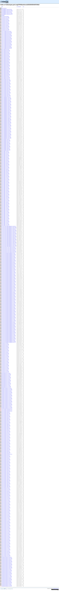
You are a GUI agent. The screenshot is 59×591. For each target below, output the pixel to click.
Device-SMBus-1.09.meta (5, 205)
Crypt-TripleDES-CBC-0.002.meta (6, 34)
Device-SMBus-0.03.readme (5, 155)
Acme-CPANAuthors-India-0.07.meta (7, 12)
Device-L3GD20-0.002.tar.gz (6, 54)
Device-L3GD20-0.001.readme (6, 50)
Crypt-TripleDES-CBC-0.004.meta (6, 40)
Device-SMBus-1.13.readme (5, 218)
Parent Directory (4, 8)
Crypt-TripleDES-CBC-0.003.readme (7, 38)
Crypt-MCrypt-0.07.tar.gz (5, 30)
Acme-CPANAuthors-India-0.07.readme (7, 13)
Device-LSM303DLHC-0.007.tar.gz (6, 117)
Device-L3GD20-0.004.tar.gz (6, 60)
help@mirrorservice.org (56, 588)
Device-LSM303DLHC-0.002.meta (6, 100)
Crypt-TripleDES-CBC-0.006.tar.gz (7, 48)
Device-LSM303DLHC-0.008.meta (6, 118)
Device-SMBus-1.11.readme (5, 212)
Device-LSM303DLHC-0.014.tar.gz (6, 138)
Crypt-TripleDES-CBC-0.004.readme (7, 41)
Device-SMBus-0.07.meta (5, 166)
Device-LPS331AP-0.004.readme (6, 89)
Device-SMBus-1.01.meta (5, 181)
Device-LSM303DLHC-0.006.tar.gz (6, 114)
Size (23, 6)
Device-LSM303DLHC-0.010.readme (6, 125)
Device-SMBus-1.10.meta (5, 208)
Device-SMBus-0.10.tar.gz (5, 177)
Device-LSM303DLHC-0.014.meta (6, 136)
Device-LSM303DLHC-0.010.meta (6, 124)
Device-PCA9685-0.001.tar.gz (6, 141)
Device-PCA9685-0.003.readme (6, 146)
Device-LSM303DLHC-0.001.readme (6, 98)
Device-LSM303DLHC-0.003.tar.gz (6, 105)
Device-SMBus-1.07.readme (5, 200)
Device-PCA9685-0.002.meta (6, 142)
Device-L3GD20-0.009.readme (6, 74)
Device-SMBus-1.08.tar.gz (5, 204)
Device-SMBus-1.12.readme (5, 215)
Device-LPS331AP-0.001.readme (6, 80)
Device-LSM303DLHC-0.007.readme (6, 116)
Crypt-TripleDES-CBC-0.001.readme (7, 32)
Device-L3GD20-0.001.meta (5, 49)
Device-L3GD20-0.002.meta (5, 52)
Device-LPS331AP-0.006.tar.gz (6, 96)
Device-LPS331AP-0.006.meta (6, 94)
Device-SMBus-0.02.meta (5, 151)
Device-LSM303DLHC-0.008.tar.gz (6, 120)
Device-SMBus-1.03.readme (5, 188)
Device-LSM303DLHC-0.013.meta (6, 133)
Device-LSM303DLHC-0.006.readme (6, 113)
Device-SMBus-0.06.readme (5, 164)
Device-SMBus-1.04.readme (5, 191)
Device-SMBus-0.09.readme (5, 173)
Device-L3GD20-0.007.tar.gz (6, 69)
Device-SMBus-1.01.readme (5, 182)
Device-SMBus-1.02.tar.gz (5, 186)
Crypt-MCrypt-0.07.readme (5, 29)
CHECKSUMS (3, 15)
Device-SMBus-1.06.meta (5, 196)
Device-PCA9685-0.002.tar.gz (6, 144)
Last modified (19, 6)
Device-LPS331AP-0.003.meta (6, 85)
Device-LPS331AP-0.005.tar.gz (6, 93)
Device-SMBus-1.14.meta (5, 220)
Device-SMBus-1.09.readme (5, 206)
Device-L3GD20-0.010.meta (5, 76)
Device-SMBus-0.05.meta (5, 160)
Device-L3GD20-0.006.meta (5, 64)
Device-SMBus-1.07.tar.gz (5, 201)
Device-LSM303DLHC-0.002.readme (6, 101)
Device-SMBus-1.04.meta (5, 190)
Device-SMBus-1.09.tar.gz (5, 207)
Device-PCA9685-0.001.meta (6, 139)
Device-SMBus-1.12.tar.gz (5, 216)
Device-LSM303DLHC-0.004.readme (6, 107)
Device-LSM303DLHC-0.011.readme (6, 128)
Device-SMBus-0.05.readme (5, 161)
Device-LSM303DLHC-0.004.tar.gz (6, 108)
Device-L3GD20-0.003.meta (5, 55)
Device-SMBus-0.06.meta (5, 163)
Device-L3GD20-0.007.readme (6, 68)
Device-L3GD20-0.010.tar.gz (6, 78)
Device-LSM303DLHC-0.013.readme (6, 134)
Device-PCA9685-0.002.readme (6, 143)
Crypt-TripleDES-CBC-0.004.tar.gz (7, 42)
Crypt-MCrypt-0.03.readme (5, 17)
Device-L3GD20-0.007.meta (5, 67)
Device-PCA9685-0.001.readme (6, 140)
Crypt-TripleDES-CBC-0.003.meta (6, 37)
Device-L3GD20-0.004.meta (5, 58)
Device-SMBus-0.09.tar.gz (5, 174)
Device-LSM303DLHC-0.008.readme (6, 119)
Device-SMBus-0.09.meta (5, 172)
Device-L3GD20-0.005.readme (6, 62)
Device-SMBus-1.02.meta (5, 184)
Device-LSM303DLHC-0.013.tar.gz (6, 135)
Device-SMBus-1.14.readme (5, 221)
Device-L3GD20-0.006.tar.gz (6, 66)
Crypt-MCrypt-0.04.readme (5, 20)
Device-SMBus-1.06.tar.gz (5, 198)
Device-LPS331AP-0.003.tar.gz (6, 87)
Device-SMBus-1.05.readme (5, 194)
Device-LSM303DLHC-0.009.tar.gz (6, 123)
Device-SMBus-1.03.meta (5, 187)
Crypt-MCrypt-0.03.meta (5, 16)
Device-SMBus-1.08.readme (5, 203)
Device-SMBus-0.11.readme (5, 179)
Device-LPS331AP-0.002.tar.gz (6, 84)
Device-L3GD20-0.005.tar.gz (6, 63)
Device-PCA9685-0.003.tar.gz (6, 147)
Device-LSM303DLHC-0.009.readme (6, 122)
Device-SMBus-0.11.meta (5, 178)
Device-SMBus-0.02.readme (5, 152)
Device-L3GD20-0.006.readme (6, 65)
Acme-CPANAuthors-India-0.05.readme (7, 10)
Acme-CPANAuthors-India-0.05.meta (7, 9)
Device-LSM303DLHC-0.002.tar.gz (6, 102)
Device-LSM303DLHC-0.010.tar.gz (6, 126)
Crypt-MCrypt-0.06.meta (5, 25)
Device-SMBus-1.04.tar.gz (5, 192)
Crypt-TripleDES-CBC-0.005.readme (7, 44)
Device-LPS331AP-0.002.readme (6, 83)
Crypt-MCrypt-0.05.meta (5, 22)
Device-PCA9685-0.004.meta (6, 148)
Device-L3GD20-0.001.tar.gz (6, 51)
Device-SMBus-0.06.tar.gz (5, 165)
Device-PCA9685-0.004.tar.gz (6, 150)
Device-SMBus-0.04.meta (5, 157)
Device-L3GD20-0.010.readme (6, 77)
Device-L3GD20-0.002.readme (6, 53)
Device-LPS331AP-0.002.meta (6, 82)
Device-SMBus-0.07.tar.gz (5, 168)
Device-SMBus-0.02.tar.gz (5, 153)
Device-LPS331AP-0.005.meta (6, 91)
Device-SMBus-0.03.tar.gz (5, 156)
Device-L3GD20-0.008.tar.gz (6, 72)
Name (2, 6)
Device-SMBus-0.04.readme (5, 158)
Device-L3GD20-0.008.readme (6, 71)
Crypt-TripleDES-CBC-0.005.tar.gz (7, 45)
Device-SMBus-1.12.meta (5, 214)
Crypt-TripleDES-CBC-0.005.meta (6, 43)
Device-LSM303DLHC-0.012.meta (6, 130)
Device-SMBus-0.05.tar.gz (5, 162)
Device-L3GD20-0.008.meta (5, 70)
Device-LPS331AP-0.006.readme (6, 95)
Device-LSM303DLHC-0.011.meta (6, 127)
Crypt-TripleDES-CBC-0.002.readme (7, 35)
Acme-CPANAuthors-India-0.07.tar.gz (7, 14)
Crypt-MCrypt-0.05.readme (5, 23)
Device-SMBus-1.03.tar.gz (5, 189)
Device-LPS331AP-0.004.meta (6, 88)
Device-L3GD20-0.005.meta (5, 61)
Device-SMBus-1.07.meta (5, 199)
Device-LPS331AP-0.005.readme (6, 92)
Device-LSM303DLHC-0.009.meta (6, 121)
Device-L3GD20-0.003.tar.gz (6, 57)
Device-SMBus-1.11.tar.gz (5, 213)
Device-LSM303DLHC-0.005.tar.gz (6, 111)
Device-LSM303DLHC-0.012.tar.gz (6, 132)
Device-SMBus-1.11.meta (5, 211)
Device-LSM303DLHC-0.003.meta (6, 103)
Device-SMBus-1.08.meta (5, 202)
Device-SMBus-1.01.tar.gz (5, 183)
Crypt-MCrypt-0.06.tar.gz (5, 27)
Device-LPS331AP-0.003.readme (6, 86)
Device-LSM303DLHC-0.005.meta (6, 109)
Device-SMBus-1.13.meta (5, 217)
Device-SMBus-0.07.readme (5, 167)
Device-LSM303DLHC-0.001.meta (6, 97)
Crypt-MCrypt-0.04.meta (5, 19)
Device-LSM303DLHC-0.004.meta (6, 106)
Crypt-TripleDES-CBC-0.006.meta (6, 46)
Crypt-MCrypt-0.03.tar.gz (5, 18)
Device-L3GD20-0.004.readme (6, 59)
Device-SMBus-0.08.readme (5, 170)
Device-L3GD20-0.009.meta (5, 73)
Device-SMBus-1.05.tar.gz (5, 195)
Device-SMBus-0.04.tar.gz (5, 159)
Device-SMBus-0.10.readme (5, 176)
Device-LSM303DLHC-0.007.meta (6, 115)
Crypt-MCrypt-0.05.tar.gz (5, 24)
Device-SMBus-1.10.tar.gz (5, 210)
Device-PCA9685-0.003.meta (6, 145)
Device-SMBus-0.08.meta (5, 169)
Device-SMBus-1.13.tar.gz (5, 219)
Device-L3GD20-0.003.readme (6, 56)
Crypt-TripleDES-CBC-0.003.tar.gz (7, 39)
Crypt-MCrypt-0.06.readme (5, 26)
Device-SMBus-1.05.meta (5, 193)
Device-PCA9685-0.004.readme (6, 149)
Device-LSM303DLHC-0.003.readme (6, 104)
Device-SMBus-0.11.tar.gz (5, 180)
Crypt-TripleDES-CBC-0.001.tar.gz (7, 33)
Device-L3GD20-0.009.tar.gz (6, 75)
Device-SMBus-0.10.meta (5, 175)
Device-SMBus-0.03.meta (5, 154)
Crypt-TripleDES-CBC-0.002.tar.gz (7, 36)
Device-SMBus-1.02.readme (5, 185)
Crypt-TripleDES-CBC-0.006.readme (7, 47)
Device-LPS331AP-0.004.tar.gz (6, 90)
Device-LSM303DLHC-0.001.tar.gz (6, 99)
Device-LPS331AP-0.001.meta (6, 79)
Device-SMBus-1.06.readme (5, 197)
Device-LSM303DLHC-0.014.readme (6, 137)
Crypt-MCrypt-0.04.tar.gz (5, 21)
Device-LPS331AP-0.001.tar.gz (6, 81)
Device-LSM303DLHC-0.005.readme (6, 110)
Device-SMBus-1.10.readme (5, 209)
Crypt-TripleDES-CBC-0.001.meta (6, 31)
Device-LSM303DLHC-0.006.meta (6, 112)
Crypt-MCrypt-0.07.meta (5, 28)
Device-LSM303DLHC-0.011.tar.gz (6, 129)
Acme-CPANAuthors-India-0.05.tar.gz (7, 11)
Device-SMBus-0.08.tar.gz (5, 171)
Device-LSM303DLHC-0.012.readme (6, 131)
